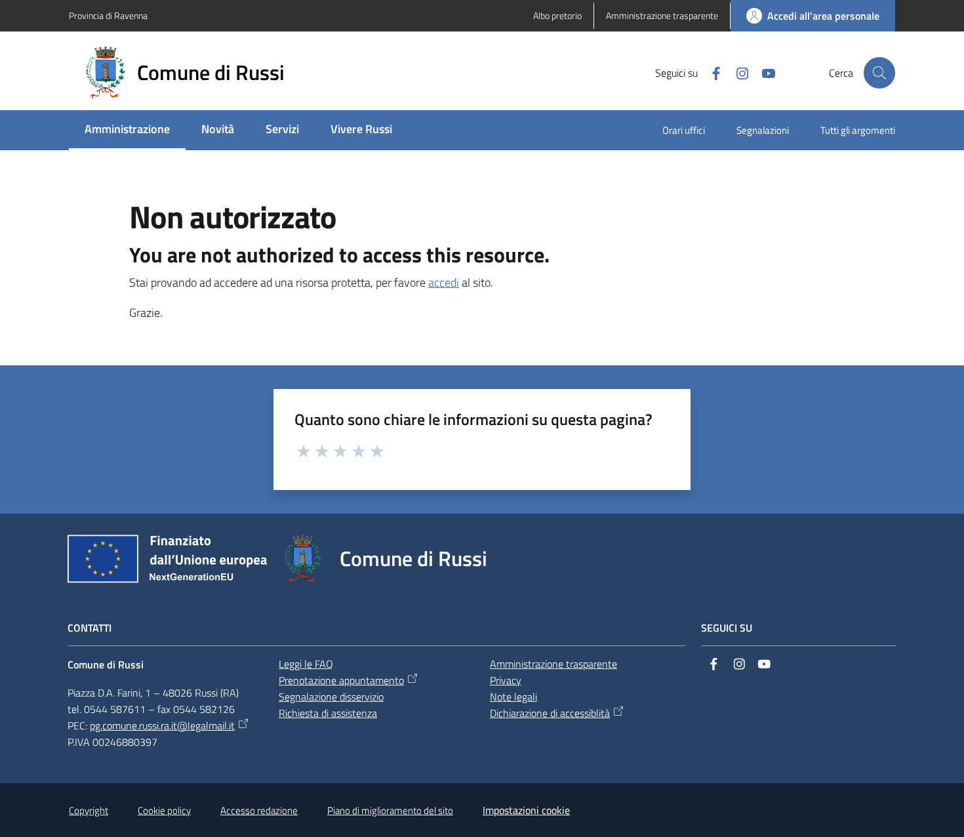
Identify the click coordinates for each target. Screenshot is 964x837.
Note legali (513, 696)
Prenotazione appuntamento (341, 680)
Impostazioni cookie (526, 810)
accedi (443, 282)
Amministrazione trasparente (553, 664)
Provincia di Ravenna (108, 15)
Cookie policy (164, 810)
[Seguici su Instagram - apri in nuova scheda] (737, 72)
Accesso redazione (259, 810)
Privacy (505, 680)
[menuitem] (127, 130)
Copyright (88, 810)
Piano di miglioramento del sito (390, 810)
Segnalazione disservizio (331, 696)
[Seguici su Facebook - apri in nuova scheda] (711, 72)
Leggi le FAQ (306, 664)
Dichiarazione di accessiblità (550, 713)
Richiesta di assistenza (328, 713)
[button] (879, 73)
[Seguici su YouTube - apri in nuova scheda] (763, 72)
